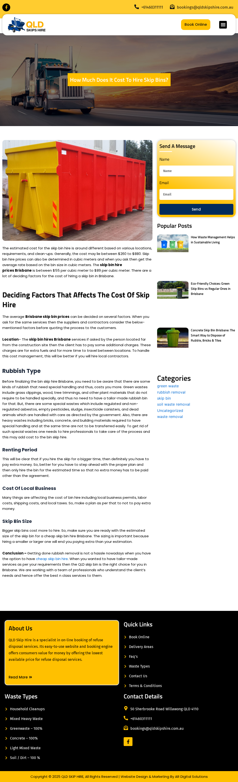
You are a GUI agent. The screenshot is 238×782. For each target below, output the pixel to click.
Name (164, 159)
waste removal (170, 416)
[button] (223, 25)
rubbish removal (171, 392)
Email (164, 183)
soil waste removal (173, 404)
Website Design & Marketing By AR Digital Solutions (164, 776)
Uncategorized (170, 410)
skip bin (164, 398)
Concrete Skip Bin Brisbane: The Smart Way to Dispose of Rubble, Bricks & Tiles (213, 335)
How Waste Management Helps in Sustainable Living (213, 239)
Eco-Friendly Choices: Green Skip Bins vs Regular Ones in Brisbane (211, 288)
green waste (168, 386)
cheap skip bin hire (52, 558)
